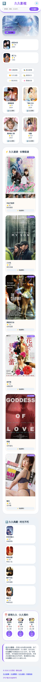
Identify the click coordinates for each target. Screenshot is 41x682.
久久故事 (6, 674)
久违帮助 (14, 674)
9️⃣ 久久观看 (9, 32)
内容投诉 (29, 674)
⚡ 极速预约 (20, 210)
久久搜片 (34, 9)
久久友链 (21, 674)
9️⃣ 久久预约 (10, 110)
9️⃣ (4, 3)
